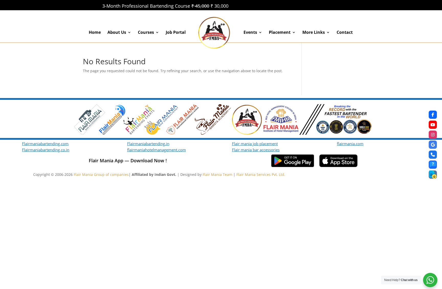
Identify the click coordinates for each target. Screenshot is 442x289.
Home (95, 32)
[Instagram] (433, 135)
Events (250, 32)
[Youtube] (433, 125)
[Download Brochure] (433, 174)
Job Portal (176, 32)
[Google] (433, 145)
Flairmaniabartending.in (148, 143)
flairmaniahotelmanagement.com (156, 149)
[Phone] (433, 155)
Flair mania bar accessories (256, 149)
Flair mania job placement (255, 143)
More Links (313, 32)
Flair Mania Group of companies (101, 174)
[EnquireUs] (433, 164)
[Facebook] (433, 115)
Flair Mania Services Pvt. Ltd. (260, 174)
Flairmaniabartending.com (45, 143)
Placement (280, 32)
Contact (345, 32)
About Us (116, 32)
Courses (146, 32)
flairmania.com (350, 143)
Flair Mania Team (217, 174)
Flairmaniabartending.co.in (45, 149)
